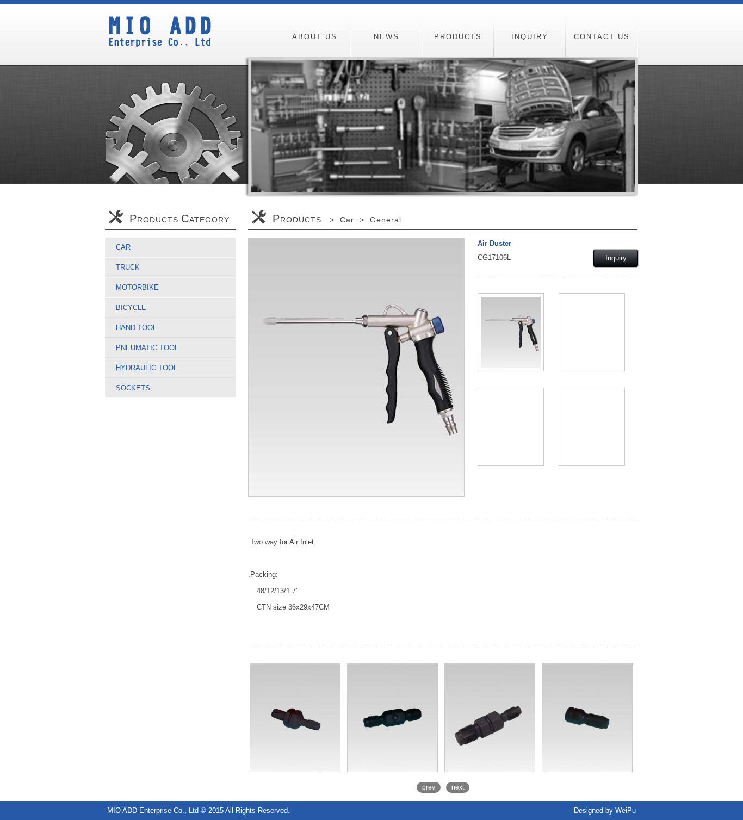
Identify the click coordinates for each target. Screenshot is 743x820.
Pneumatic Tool (147, 348)
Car (123, 247)
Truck (128, 267)
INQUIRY (529, 37)
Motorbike (137, 287)
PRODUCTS (458, 37)
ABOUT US (314, 37)
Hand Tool (136, 328)
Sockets (133, 388)
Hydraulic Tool (146, 368)
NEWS (386, 37)
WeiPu (625, 810)
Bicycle (131, 307)
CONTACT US (602, 37)
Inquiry (616, 258)
